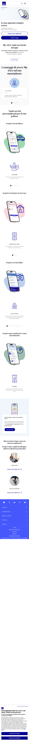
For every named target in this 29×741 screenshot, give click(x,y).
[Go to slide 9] (21, 326)
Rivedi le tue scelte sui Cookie (14, 529)
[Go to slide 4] (17, 103)
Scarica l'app (14, 38)
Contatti (4, 524)
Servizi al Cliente (6, 515)
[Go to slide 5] (18, 185)
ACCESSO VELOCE (6, 511)
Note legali (15, 533)
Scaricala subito (9, 429)
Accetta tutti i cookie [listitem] (14, 733)
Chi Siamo (4, 520)
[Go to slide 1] (11, 103)
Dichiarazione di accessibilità (14, 535)
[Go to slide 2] (13, 103)
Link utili (4, 507)
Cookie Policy (14, 531)
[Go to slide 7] (18, 326)
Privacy (14, 527)
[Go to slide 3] (15, 103)
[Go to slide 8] (20, 326)
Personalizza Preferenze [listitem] (14, 738)
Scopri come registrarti (14, 33)
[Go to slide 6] (16, 326)
